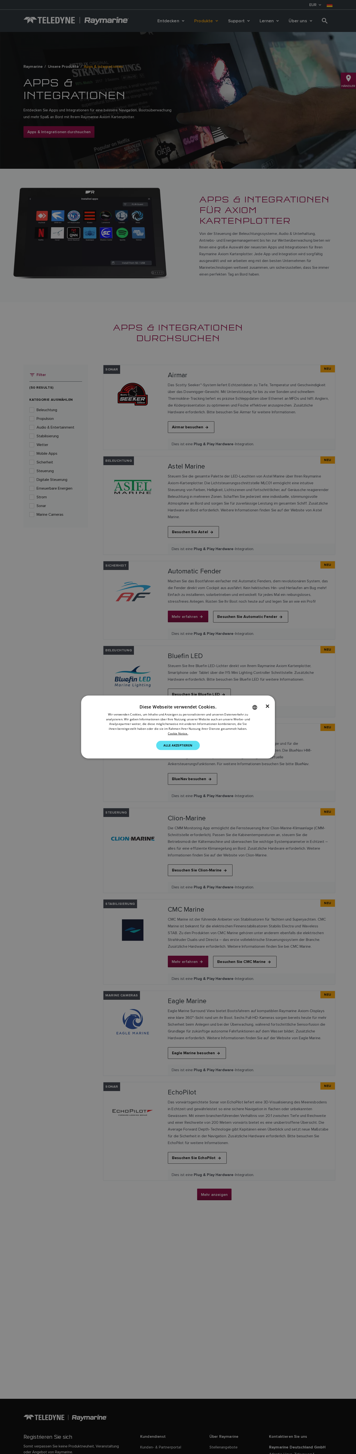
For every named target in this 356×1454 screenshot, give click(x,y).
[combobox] (254, 707)
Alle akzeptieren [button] (177, 745)
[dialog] (178, 727)
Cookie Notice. (178, 733)
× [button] (267, 706)
